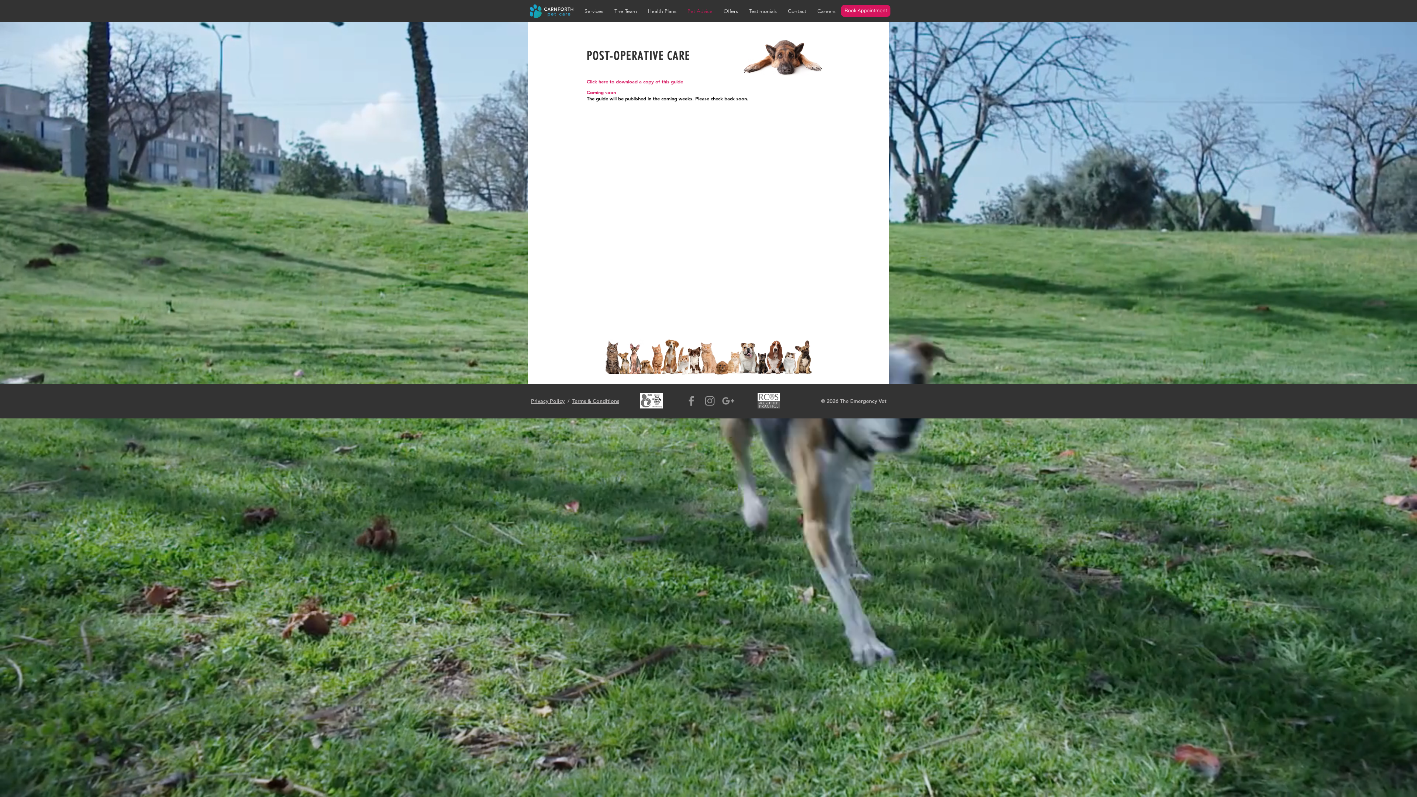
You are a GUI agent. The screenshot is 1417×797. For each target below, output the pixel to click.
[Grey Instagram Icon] (709, 400)
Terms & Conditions (595, 401)
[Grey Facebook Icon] (691, 400)
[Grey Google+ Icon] (728, 400)
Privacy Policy (548, 401)
